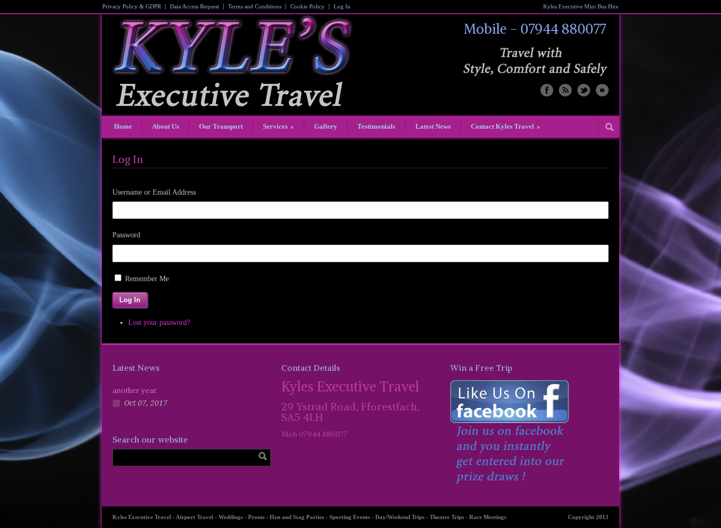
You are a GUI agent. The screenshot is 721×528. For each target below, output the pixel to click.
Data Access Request (194, 6)
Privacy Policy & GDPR (131, 6)
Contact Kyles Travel (505, 126)
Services (278, 126)
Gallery (325, 126)
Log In (342, 6)
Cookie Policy (307, 6)
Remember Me (147, 279)
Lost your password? (159, 323)
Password (126, 235)
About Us (165, 126)
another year (134, 390)
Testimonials (376, 126)
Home (123, 126)
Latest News (433, 126)
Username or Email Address (154, 192)
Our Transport (221, 126)
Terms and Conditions (254, 6)
